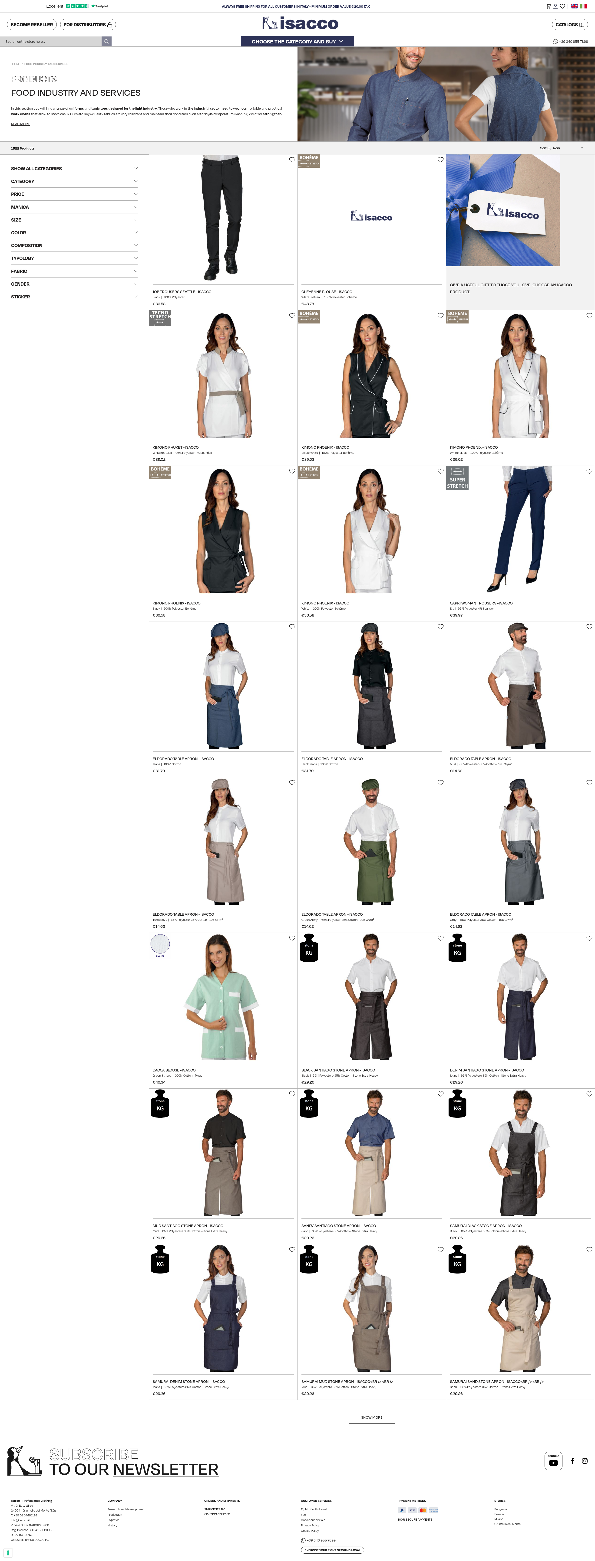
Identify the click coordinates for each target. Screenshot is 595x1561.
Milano (498, 1519)
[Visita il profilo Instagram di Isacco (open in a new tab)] (585, 1461)
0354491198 (28, 1515)
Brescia (499, 1514)
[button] (548, 7)
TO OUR (134, 1461)
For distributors (85, 24)
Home (16, 64)
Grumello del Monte (507, 1524)
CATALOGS (567, 24)
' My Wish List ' (562, 6)
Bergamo (500, 1509)
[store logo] (301, 24)
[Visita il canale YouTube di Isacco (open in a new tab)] (553, 1461)
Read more (20, 124)
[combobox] (56, 41)
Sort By (545, 148)
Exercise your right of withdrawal (332, 1550)
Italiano (583, 6)
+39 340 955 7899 (573, 41)
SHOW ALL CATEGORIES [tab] (36, 168)
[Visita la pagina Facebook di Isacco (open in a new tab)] (572, 1461)
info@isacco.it (20, 1520)
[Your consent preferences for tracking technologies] (8, 1552)
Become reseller (32, 24)
